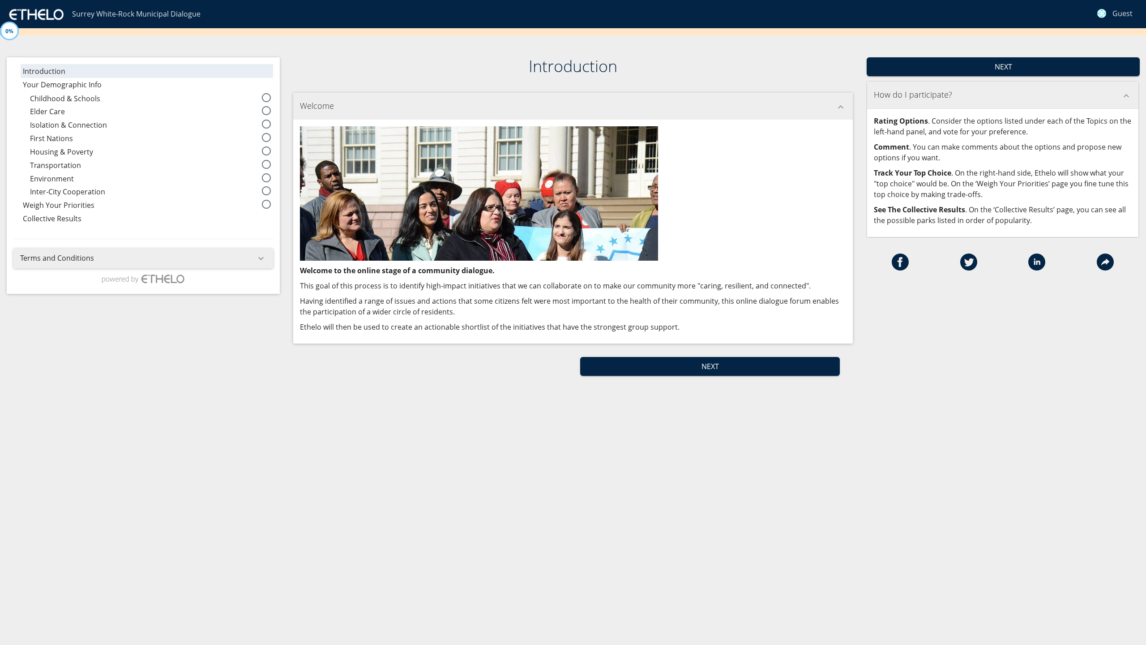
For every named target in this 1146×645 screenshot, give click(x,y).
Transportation (151, 164)
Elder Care (151, 110)
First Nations (151, 137)
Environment (151, 178)
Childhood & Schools (151, 97)
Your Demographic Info (62, 85)
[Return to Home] (36, 13)
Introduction (43, 72)
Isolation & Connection (151, 124)
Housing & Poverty (151, 151)
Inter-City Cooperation (151, 191)
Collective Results (52, 219)
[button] (900, 268)
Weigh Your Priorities (147, 204)
